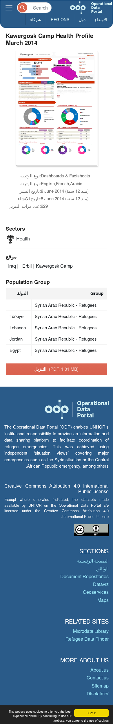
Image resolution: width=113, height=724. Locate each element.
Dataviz (101, 584)
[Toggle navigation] (9, 7)
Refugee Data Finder (87, 638)
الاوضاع (101, 19)
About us (99, 669)
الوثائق (102, 568)
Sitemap (100, 685)
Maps (103, 600)
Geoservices (96, 592)
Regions (60, 19)
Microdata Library (91, 631)
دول (82, 19)
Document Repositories (84, 576)
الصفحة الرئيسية (93, 560)
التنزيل (56, 369)
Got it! (92, 713)
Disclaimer (98, 693)
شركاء (35, 19)
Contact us (98, 677)
